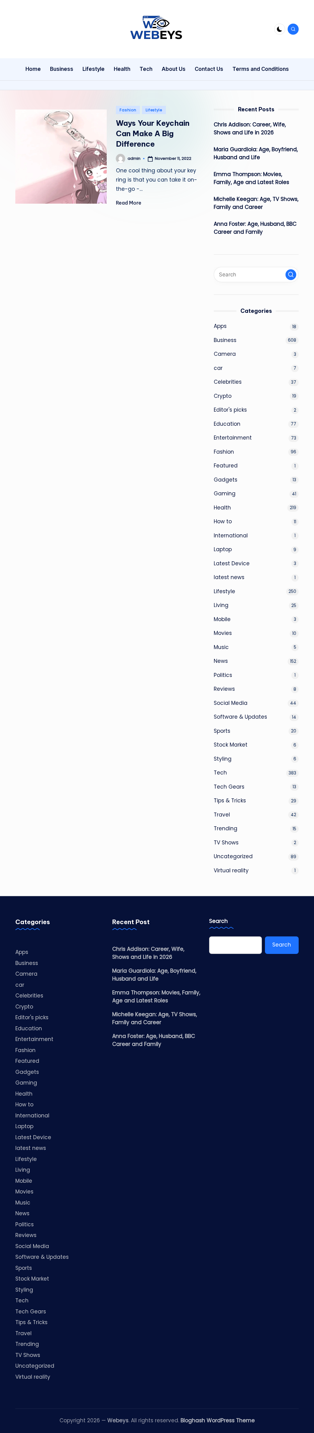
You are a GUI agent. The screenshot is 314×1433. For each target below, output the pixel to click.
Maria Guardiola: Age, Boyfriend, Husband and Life (256, 153)
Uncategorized (233, 856)
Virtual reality (231, 870)
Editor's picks (230, 409)
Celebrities (228, 382)
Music (221, 647)
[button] (290, 274)
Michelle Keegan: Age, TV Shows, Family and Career (256, 203)
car (218, 368)
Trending (225, 828)
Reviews (224, 689)
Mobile (222, 619)
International (231, 535)
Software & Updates (240, 716)
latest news (229, 577)
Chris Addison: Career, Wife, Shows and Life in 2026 (250, 128)
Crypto (223, 396)
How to (223, 521)
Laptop (223, 549)
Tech (220, 772)
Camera (225, 354)
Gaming (225, 493)
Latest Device (232, 563)
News (221, 661)
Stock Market (230, 744)
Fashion (128, 110)
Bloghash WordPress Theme (218, 1420)
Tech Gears (229, 786)
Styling (223, 759)
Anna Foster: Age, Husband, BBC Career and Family (255, 228)
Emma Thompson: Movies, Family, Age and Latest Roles (251, 178)
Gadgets (225, 479)
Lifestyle (154, 110)
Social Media (230, 703)
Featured (226, 465)
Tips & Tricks (230, 800)
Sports (222, 731)
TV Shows (226, 842)
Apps (220, 326)
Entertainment (233, 437)
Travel (222, 814)
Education (227, 424)
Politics (223, 675)
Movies (223, 633)
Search (218, 921)
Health (222, 507)
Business (225, 340)
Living (221, 605)
